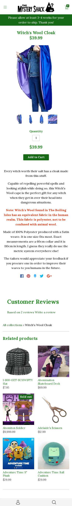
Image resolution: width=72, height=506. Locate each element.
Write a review (45, 312)
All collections (12, 325)
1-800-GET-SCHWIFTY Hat (18, 381)
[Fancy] (35, 276)
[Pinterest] (28, 276)
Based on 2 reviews (20, 312)
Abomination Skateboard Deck (49, 381)
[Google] (49, 276)
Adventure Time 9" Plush (15, 474)
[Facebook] (22, 276)
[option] (36, 78)
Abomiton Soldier (14, 428)
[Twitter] (41, 276)
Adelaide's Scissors (50, 428)
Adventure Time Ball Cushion (51, 474)
